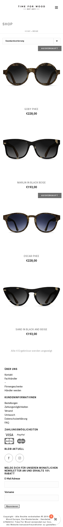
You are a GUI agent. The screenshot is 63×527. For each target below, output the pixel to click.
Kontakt (9, 375)
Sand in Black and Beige (31, 329)
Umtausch (10, 415)
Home (28, 31)
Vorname (9, 492)
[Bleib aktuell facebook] (9, 458)
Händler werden (13, 390)
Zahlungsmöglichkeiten (16, 407)
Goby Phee (31, 109)
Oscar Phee (31, 256)
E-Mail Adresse (12, 479)
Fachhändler (11, 379)
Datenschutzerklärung (16, 419)
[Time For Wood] (31, 7)
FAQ (7, 423)
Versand (9, 411)
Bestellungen (11, 403)
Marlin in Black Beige (31, 182)
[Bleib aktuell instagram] (19, 458)
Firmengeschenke (14, 387)
